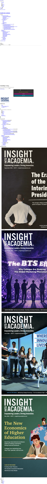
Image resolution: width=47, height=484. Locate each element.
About (2, 105)
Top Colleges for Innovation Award (6, 28)
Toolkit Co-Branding (5, 35)
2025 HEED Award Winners (7, 129)
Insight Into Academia (5, 13)
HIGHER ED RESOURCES (5, 15)
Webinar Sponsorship (5, 140)
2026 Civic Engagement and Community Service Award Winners (10, 26)
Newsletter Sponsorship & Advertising (7, 34)
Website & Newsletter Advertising (6, 139)
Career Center (3, 107)
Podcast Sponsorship (5, 36)
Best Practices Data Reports (5, 18)
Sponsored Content (5, 33)
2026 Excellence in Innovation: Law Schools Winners (9, 29)
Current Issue (4, 20)
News (3, 125)
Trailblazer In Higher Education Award (7, 25)
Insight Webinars (4, 122)
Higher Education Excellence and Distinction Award (8, 24)
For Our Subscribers (4, 39)
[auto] (1, 43)
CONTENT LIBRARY (4, 19)
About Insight (4, 143)
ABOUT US (3, 37)
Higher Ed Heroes (4, 22)
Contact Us (3, 114)
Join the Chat (23, 95)
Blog (3, 21)
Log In (1, 8)
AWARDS (3, 23)
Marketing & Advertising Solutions (6, 31)
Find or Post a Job (4, 17)
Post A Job (3, 2)
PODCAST (3, 30)
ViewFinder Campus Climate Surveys (6, 121)
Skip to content (1, 0)
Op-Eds (3, 126)
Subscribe (1, 7)
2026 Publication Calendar (5, 32)
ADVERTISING (3, 136)
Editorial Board (4, 38)
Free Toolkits (4, 123)
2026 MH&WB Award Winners (7, 27)
